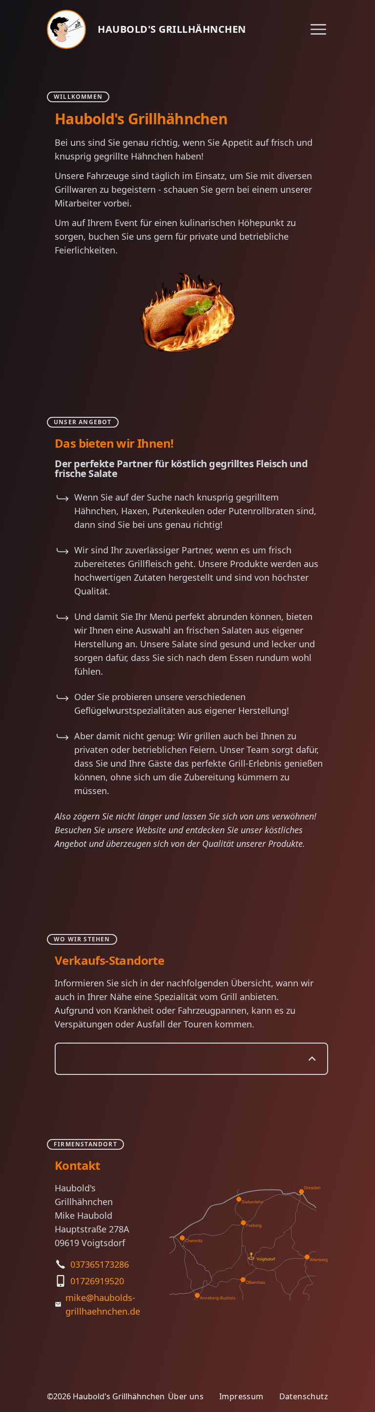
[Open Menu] (318, 29)
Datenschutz (303, 1396)
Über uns (186, 1396)
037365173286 (99, 1264)
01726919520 (97, 1281)
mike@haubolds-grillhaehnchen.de (102, 1304)
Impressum (241, 1396)
